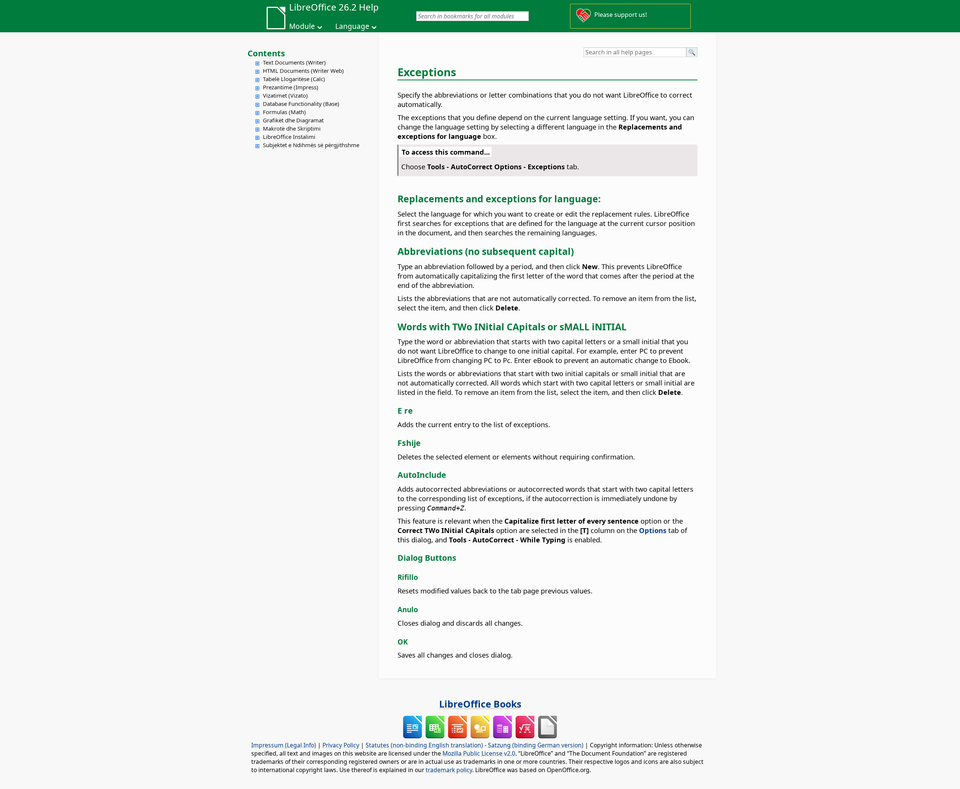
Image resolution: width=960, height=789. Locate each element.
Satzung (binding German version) (536, 745)
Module (302, 26)
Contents (266, 53)
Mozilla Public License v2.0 (478, 753)
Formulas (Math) (284, 112)
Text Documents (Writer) (294, 62)
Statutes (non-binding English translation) (424, 745)
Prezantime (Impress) (290, 87)
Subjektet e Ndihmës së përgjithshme (311, 145)
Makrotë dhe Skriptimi (292, 128)
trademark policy (449, 770)
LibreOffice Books (480, 703)
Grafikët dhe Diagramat (293, 120)
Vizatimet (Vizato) (285, 95)
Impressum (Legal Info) (283, 745)
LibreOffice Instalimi (289, 136)
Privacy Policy (340, 745)
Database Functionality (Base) (301, 103)
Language (352, 26)
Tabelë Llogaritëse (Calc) (294, 79)
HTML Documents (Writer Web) (303, 70)
